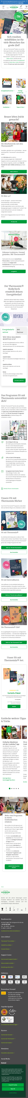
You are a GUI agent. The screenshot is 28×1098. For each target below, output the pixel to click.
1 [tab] (10, 788)
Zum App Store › (7, 778)
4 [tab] (16, 788)
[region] (13, 1080)
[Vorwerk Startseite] (14, 7)
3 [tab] (14, 788)
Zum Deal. (21, 3)
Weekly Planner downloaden (11, 488)
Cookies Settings (13, 1092)
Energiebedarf (21, 60)
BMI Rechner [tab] (20, 330)
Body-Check (10, 58)
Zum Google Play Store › (9, 780)
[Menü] (13, 1017)
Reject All (13, 1088)
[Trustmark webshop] (8, 1012)
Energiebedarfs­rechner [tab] (8, 330)
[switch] (9, 1021)
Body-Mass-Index (14, 62)
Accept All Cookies (13, 1085)
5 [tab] (18, 788)
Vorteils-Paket (14, 693)
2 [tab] (12, 788)
